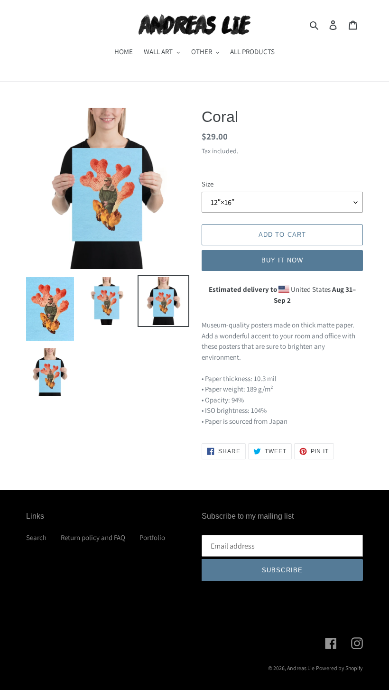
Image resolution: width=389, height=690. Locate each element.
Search (36, 537)
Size (207, 183)
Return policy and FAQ (93, 537)
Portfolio (152, 537)
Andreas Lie (301, 667)
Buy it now (282, 260)
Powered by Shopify (339, 667)
